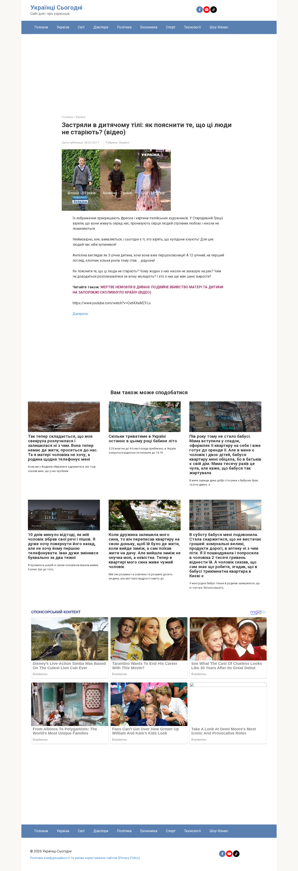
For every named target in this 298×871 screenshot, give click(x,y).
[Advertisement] (149, 71)
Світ (81, 27)
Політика (124, 27)
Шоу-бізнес (219, 27)
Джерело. (81, 314)
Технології (192, 27)
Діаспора (100, 27)
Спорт (170, 27)
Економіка (148, 27)
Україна (63, 27)
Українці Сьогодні (56, 7)
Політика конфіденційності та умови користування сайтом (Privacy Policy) (85, 858)
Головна (41, 27)
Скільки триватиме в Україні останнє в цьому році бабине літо (143, 438)
